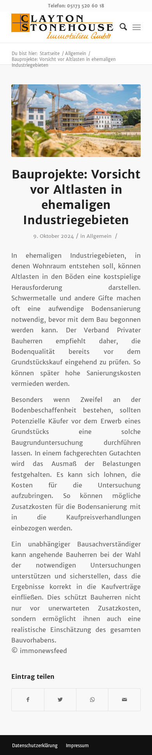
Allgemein (99, 236)
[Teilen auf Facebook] (28, 700)
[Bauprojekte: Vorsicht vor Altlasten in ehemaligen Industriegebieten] (76, 120)
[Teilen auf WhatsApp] (92, 700)
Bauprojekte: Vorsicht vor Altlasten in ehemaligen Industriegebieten (76, 197)
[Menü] (137, 27)
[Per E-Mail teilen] (124, 700)
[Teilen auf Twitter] (60, 700)
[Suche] (119, 27)
